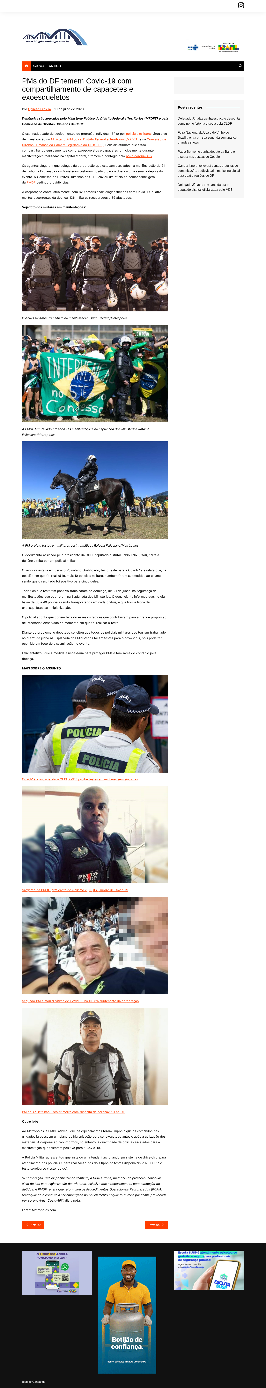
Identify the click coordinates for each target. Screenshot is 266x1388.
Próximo (154, 1225)
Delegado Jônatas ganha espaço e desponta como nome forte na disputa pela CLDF (209, 121)
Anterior (36, 1225)
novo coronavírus (139, 156)
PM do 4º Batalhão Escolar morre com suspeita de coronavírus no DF (73, 1112)
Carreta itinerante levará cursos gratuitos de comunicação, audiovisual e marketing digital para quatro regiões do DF (209, 170)
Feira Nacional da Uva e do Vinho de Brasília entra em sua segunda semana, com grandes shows (208, 137)
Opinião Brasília (39, 109)
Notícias (38, 66)
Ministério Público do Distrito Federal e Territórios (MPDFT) (95, 139)
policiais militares (138, 134)
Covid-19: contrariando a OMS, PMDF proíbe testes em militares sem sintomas (80, 779)
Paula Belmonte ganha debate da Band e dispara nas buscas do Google (206, 154)
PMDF (31, 182)
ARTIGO (55, 66)
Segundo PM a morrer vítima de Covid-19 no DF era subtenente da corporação (80, 1001)
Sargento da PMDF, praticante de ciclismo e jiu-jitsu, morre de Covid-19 (75, 890)
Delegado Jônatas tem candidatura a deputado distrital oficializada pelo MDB (205, 187)
